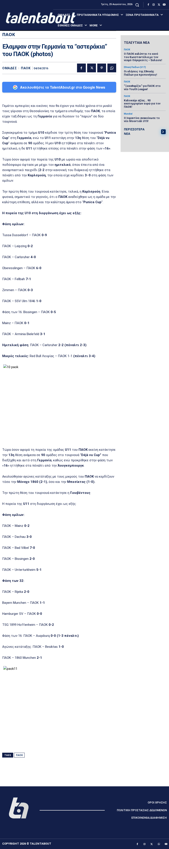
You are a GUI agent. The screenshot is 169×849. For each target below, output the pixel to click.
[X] (159, 4)
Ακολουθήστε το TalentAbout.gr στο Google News (62, 87)
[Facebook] (148, 4)
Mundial (128, 114)
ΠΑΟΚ (25, 68)
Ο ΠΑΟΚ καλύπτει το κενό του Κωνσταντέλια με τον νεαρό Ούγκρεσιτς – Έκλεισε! (143, 57)
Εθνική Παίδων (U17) (135, 67)
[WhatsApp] (111, 68)
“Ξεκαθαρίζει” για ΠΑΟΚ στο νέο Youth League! (142, 87)
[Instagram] (153, 4)
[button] (137, 4)
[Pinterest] (101, 68)
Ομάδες (9, 68)
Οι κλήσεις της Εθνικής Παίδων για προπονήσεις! (140, 73)
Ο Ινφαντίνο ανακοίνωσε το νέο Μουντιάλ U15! (142, 120)
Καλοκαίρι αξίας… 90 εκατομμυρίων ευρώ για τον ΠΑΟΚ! (142, 103)
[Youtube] (164, 4)
